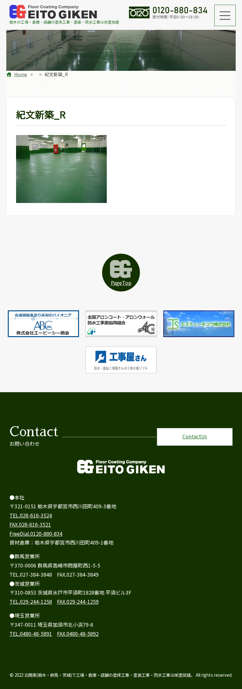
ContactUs (194, 436)
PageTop (121, 282)
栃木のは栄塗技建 (64, 22)
